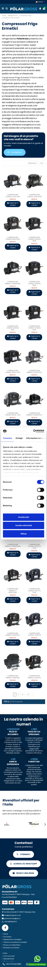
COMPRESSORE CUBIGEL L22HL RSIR (13, 196)
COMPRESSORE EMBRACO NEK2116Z (13, 634)
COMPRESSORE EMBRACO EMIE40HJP (34, 414)
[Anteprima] (14, 192)
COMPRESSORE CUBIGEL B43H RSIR (13, 238)
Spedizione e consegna (12, 939)
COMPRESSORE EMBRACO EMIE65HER (13, 545)
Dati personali (8, 959)
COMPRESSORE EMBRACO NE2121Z (34, 677)
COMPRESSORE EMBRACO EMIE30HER (12, 283)
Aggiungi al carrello (13, 204)
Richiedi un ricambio (11, 948)
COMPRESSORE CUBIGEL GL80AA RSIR (34, 283)
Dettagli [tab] (19, 438)
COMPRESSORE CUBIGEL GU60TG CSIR (34, 546)
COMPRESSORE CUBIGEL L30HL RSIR (34, 196)
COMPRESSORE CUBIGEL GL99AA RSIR (34, 328)
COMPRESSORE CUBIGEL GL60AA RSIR (34, 239)
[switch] (40, 490)
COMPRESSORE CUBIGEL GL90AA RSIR (12, 328)
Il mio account (9, 956)
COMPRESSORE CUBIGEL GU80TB (34, 634)
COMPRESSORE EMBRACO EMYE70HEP (12, 591)
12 (28, 694)
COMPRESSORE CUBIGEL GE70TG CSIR (34, 591)
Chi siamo (7, 937)
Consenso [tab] (7, 438)
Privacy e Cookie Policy (12, 945)
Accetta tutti (23, 517)
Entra (5, 953)
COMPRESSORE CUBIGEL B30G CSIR (12, 371)
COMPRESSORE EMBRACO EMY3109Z (34, 371)
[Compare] (11, 192)
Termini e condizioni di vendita (15, 942)
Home (5, 934)
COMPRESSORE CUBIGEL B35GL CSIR (12, 414)
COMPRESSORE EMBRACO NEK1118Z (13, 677)
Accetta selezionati (23, 525)
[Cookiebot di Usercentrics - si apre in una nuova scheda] (33, 431)
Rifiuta (23, 534)
